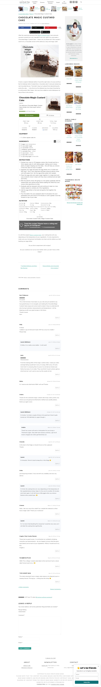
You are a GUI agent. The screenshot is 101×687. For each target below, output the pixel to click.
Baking (32, 14)
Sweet (58, 2)
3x (59, 141)
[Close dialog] (98, 666)
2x (57, 141)
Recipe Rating (22, 609)
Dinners (42, 2)
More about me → (74, 58)
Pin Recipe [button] (51, 115)
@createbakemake (34, 227)
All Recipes (64, 2)
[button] (19, 111)
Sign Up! (45, 665)
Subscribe (87, 682)
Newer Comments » (55, 589)
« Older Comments (23, 587)
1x (54, 141)
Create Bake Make (23, 14)
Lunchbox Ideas (35, 2)
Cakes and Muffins (31, 277)
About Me (26, 665)
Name (20, 637)
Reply (57, 317)
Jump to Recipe (35, 32)
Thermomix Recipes (50, 2)
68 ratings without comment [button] (44, 597)
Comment (21, 615)
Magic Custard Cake (43, 35)
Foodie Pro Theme (57, 684)
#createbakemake (49, 227)
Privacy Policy (26, 667)
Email (20, 642)
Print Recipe (46, 32)
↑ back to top (50, 658)
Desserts (38, 277)
